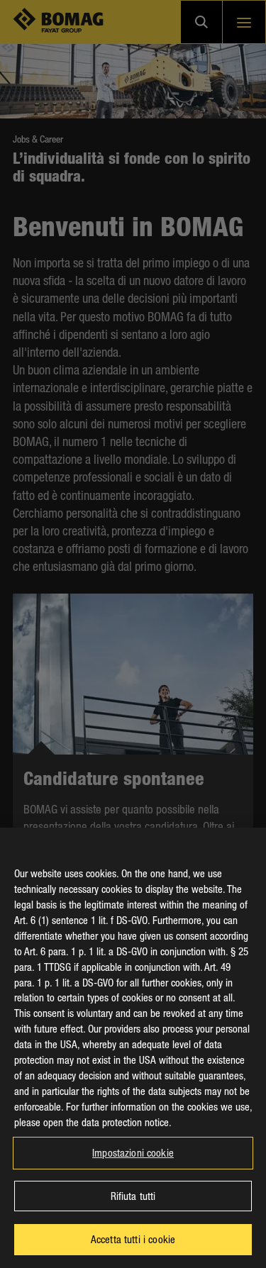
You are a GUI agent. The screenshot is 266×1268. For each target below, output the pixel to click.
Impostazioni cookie (133, 1152)
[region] (133, 1048)
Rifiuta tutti (133, 1195)
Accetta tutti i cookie (133, 1239)
